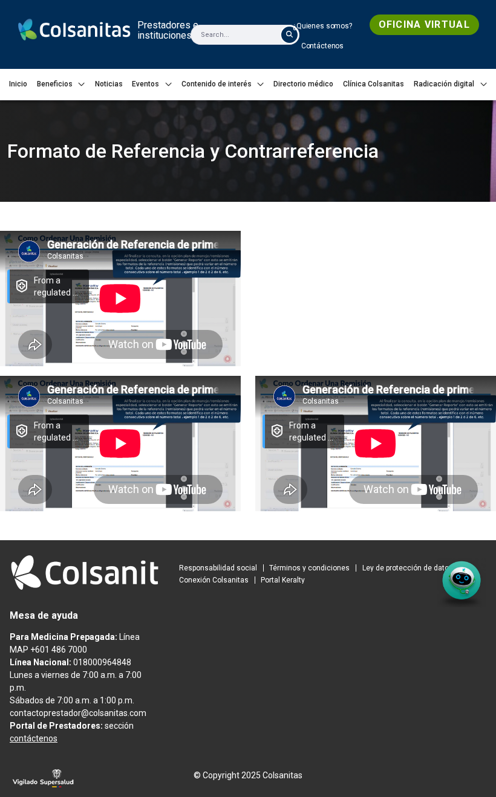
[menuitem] (322, 26)
